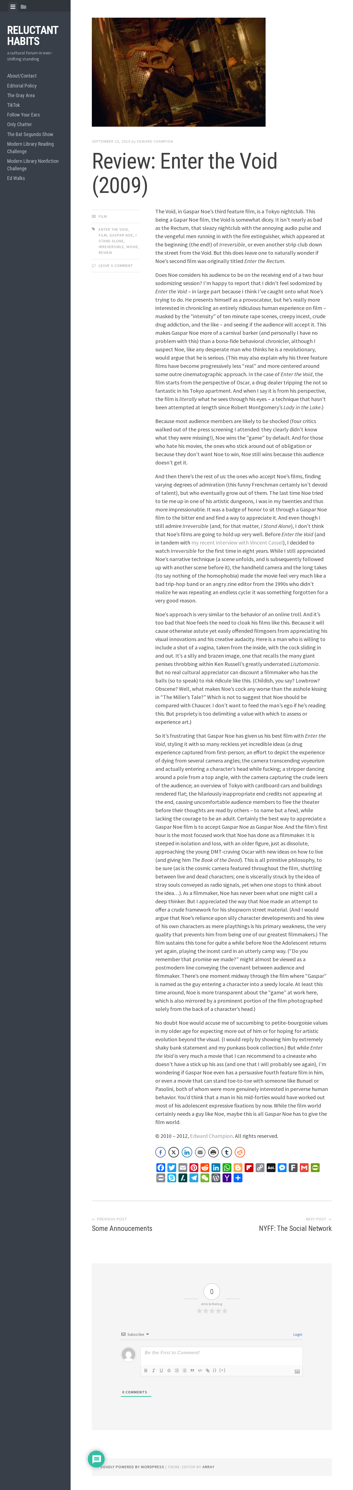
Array (208, 1466)
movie (132, 246)
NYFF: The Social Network (295, 1228)
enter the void (113, 229)
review (105, 252)
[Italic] (153, 1370)
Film (103, 216)
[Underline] (161, 1370)
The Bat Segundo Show (30, 134)
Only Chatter (19, 124)
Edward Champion (155, 141)
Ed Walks (16, 178)
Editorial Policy (22, 86)
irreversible (111, 246)
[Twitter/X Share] (174, 1152)
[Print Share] (213, 1152)
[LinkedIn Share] (187, 1152)
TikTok (13, 105)
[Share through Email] (200, 1152)
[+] (223, 1370)
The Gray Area (21, 95)
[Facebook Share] (160, 1152)
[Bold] (146, 1370)
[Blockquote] (192, 1370)
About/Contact (22, 76)
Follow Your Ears (23, 115)
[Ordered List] (177, 1370)
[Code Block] (200, 1370)
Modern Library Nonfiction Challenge (33, 164)
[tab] (13, 7)
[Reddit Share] (240, 1152)
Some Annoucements (122, 1228)
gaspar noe (121, 235)
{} (215, 1370)
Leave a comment (116, 265)
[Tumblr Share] (226, 1152)
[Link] (208, 1370)
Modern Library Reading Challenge (30, 147)
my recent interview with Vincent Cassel (237, 542)
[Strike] (169, 1370)
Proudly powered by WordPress (131, 1466)
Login (297, 1334)
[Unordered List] (184, 1370)
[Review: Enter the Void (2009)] (212, 73)
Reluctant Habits (32, 36)
